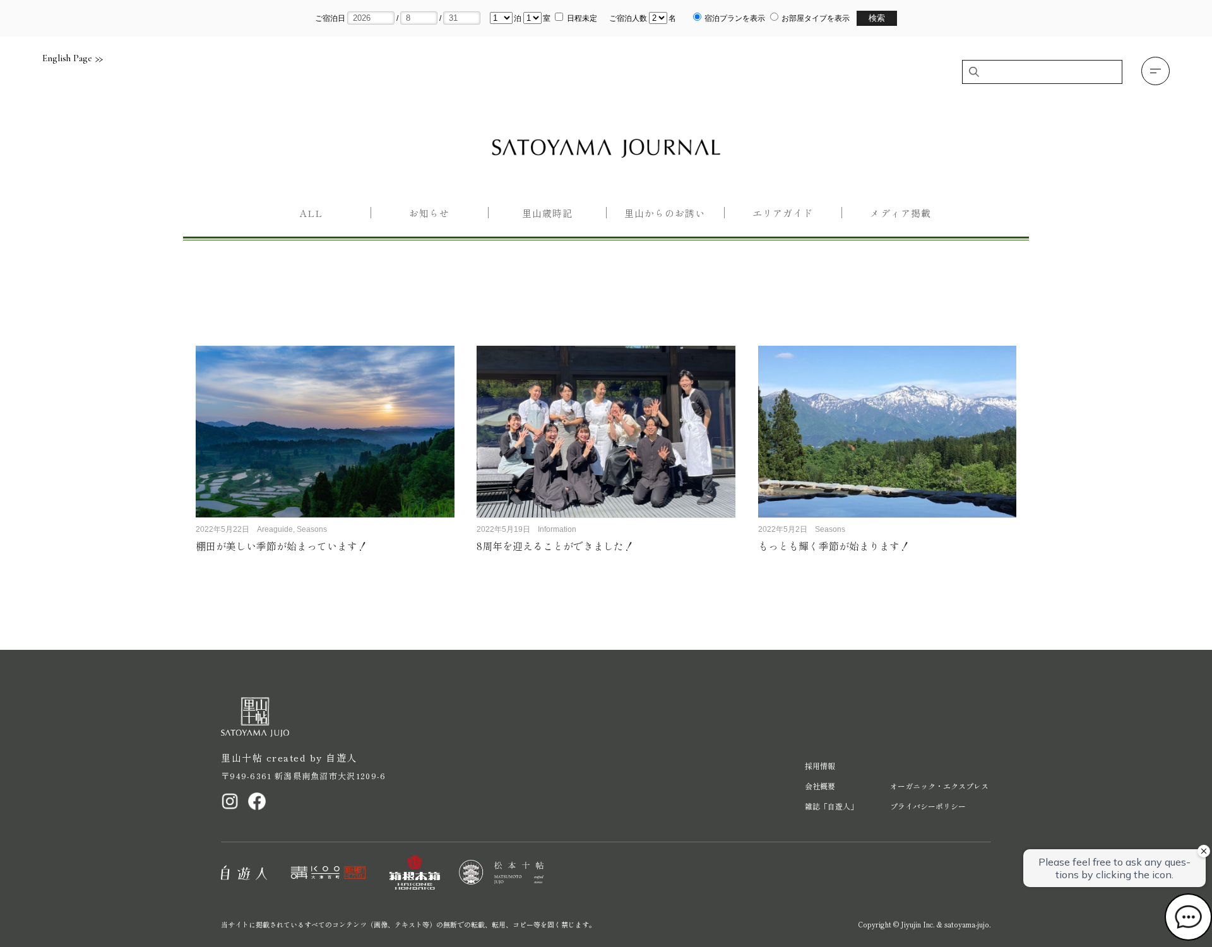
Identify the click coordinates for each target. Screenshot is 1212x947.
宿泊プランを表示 (734, 18)
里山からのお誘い (664, 213)
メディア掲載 (900, 213)
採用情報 (820, 765)
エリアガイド (782, 213)
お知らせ (429, 213)
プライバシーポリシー (928, 806)
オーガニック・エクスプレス (939, 785)
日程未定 (582, 18)
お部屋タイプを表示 (815, 18)
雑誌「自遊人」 (831, 806)
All (311, 213)
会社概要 (820, 785)
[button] (1155, 71)
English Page (67, 58)
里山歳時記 (547, 213)
